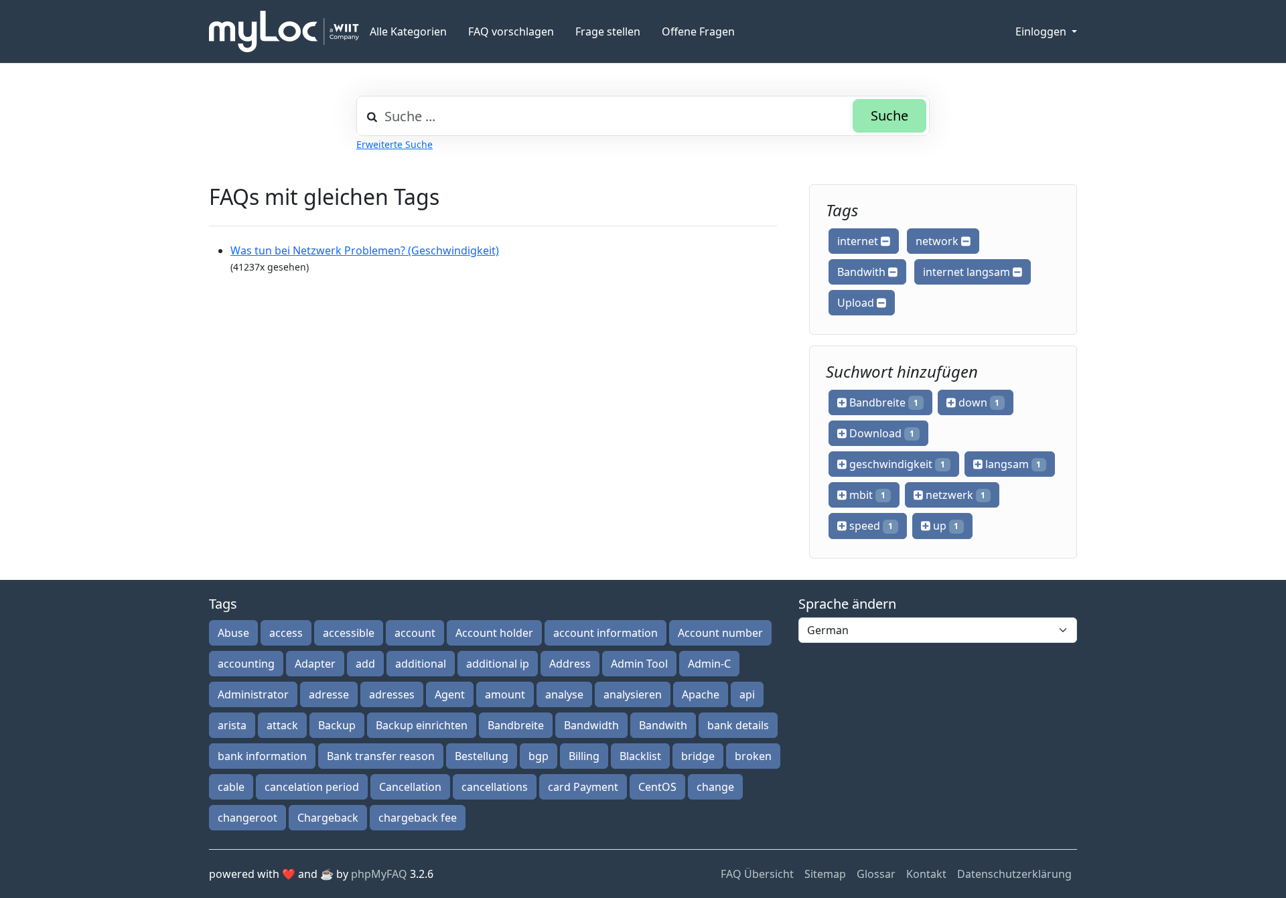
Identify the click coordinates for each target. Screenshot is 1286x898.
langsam (1012, 464)
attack (282, 725)
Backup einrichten (422, 725)
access (286, 632)
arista (232, 725)
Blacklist (640, 756)
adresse (329, 694)
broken (753, 756)
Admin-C (709, 663)
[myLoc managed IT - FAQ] (284, 31)
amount (505, 694)
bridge (698, 756)
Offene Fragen (698, 31)
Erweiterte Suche (394, 144)
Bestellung (481, 756)
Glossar (876, 874)
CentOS (657, 786)
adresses (392, 694)
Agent (450, 694)
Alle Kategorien (408, 31)
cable (231, 786)
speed (870, 525)
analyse (564, 694)
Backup (337, 725)
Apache (700, 694)
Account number (720, 632)
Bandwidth (591, 725)
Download (880, 433)
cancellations (494, 786)
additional (420, 663)
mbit (866, 495)
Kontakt (926, 874)
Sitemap (825, 874)
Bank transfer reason (381, 756)
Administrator (253, 694)
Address (570, 663)
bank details (738, 725)
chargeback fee (417, 817)
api (747, 694)
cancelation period (312, 786)
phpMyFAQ (379, 874)
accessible (348, 632)
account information (605, 632)
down (978, 402)
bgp (538, 756)
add (365, 663)
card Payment (583, 786)
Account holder (494, 632)
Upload (857, 302)
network (938, 241)
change (715, 786)
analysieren (632, 694)
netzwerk (954, 495)
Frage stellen (607, 31)
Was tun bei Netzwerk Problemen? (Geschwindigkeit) (364, 250)
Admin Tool (639, 663)
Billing (584, 756)
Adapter (315, 663)
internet (859, 241)
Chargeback (327, 817)
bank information (262, 756)
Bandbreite (882, 402)
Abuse (233, 632)
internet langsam (968, 272)
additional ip (497, 663)
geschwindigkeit (896, 464)
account (415, 632)
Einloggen (1042, 31)
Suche (889, 115)
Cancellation (410, 786)
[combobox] (643, 116)
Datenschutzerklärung (1014, 874)
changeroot (247, 817)
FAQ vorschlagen (511, 31)
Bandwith (862, 272)
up (944, 525)
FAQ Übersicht (757, 874)
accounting (246, 663)
